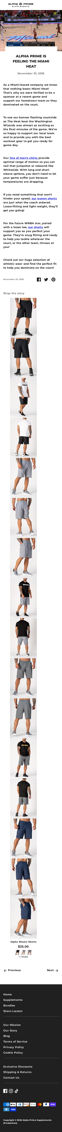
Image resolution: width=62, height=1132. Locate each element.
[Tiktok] (17, 1091)
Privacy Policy (13, 1047)
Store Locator (13, 1011)
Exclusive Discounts (18, 1066)
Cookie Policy (13, 1052)
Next (51, 970)
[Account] (46, 3)
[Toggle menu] (4, 5)
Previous (14, 970)
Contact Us (11, 1077)
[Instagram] (11, 1091)
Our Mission (12, 1025)
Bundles (9, 1005)
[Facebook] (5, 1091)
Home (7, 994)
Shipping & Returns (17, 1072)
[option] (21, 628)
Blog (6, 1036)
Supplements (12, 999)
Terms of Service (15, 1041)
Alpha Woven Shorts (23, 941)
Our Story (10, 1030)
